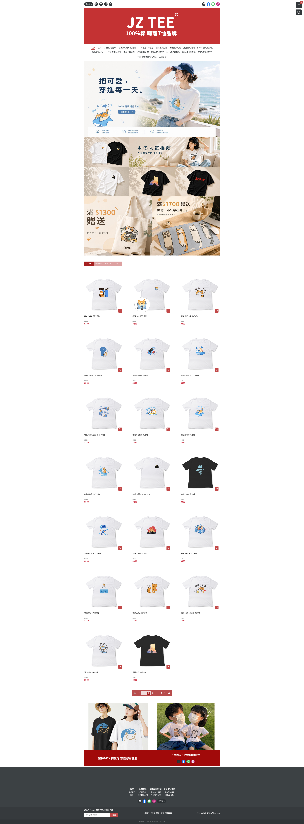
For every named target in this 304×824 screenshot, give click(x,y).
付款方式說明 (156, 789)
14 (161, 693)
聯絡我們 (132, 792)
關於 (132, 789)
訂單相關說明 (143, 795)
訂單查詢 (142, 792)
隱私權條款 (169, 795)
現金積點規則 (170, 792)
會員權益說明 (169, 789)
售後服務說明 (156, 795)
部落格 (132, 795)
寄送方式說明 (156, 792)
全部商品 (143, 789)
